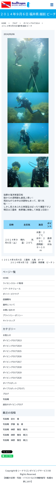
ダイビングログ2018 (12, 367)
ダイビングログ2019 (12, 372)
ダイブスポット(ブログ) (13, 388)
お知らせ (7, 335)
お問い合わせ (9, 309)
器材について (9, 304)
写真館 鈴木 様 (11, 418)
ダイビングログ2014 (31, 23)
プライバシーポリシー (13, 315)
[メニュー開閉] (51, 4)
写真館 (6, 399)
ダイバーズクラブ (11, 293)
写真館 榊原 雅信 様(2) (15, 440)
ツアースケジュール (12, 288)
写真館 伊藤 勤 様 (13, 424)
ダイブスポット (10, 383)
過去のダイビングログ (13, 404)
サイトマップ (9, 320)
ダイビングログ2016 (12, 356)
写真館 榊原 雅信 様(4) (15, 429)
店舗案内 (7, 299)
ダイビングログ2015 (12, 351)
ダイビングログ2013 (12, 340)
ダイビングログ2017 (12, 361)
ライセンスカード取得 (13, 283)
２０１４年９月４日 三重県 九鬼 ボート (24, 259)
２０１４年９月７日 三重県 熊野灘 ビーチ (31, 262)
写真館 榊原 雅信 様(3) (15, 434)
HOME (3, 23)
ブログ (14, 23)
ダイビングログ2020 (12, 377)
